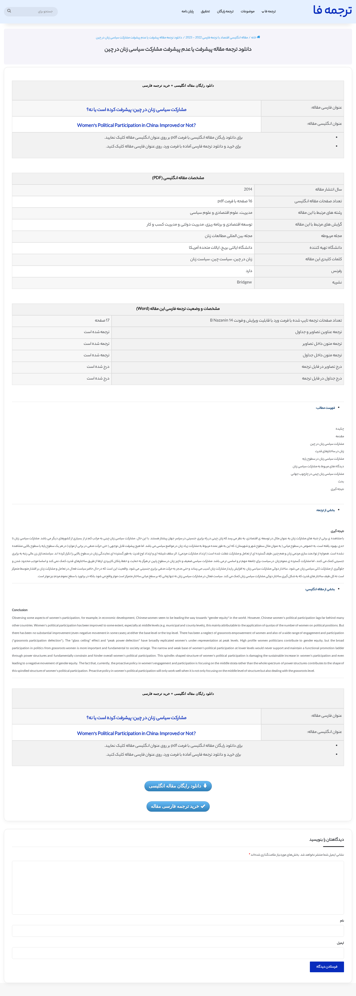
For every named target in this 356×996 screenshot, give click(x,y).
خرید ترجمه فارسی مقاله (175, 806)
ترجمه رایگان (225, 11)
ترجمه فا (270, 11)
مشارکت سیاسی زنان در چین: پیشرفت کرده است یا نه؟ (137, 110)
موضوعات (248, 11)
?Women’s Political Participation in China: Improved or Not (136, 126)
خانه (254, 37)
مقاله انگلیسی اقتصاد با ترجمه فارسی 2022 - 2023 (217, 37)
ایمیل (340, 943)
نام (342, 921)
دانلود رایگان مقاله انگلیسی (175, 785)
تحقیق (205, 11)
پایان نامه (188, 11)
